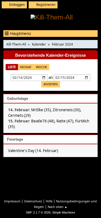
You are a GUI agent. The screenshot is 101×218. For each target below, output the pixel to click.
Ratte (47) (64, 121)
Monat (25, 67)
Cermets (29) (19, 115)
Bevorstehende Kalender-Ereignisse (50, 55)
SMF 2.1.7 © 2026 (38, 212)
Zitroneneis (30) (66, 109)
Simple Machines (63, 212)
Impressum (12, 201)
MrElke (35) (41, 109)
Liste (12, 67)
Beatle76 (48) (42, 121)
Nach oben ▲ (57, 207)
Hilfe (49, 201)
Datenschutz (33, 201)
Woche (41, 67)
